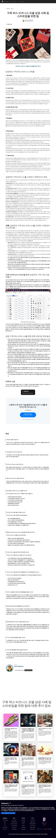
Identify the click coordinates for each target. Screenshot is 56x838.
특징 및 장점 (14, 820)
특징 (7, 1)
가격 (18, 1)
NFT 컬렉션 (23, 820)
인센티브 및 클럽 (14, 825)
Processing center (14, 823)
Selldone (8, 8)
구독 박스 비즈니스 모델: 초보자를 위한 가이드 (28, 66)
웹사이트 (30, 218)
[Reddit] (48, 829)
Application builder (33, 823)
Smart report (23, 829)
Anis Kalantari (30, 20)
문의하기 (44, 824)
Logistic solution (32, 827)
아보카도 (23, 823)
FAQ (5, 825)
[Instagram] (44, 829)
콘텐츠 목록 (9, 24)
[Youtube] (46, 829)
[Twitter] (37, 829)
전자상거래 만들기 (28, 414)
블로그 (15, 1)
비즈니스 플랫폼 (5, 820)
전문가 (23, 825)
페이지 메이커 (32, 825)
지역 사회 (22, 1)
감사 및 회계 (14, 827)
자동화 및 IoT (32, 829)
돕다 (11, 1)
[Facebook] (42, 829)
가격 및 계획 (33, 820)
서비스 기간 (5, 829)
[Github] (50, 829)
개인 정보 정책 (5, 827)
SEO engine (23, 827)
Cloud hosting (14, 829)
